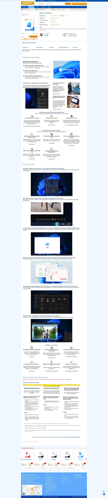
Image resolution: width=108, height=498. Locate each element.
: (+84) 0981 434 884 (72, 33)
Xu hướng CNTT (65, 478)
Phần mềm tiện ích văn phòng (51, 488)
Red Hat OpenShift (27, 459)
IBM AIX (40, 459)
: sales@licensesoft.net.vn (72, 34)
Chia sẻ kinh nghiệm (65, 480)
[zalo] (46, 35)
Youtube (85, 0)
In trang (37, 441)
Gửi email (31, 441)
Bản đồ (85, 3)
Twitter (80, 0)
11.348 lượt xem (84, 468)
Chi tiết (77, 469)
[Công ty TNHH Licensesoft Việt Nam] (32, 490)
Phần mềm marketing (49, 481)
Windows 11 (80, 459)
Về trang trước (25, 441)
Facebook (69, 0)
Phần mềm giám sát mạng (50, 477)
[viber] (47, 35)
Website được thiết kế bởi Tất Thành (79, 496)
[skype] (45, 35)
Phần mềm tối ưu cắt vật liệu (51, 487)
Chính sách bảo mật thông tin (79, 477)
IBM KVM (67, 459)
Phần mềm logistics (49, 478)
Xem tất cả (48, 491)
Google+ (75, 0)
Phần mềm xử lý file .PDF (50, 490)
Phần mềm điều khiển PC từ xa (51, 483)
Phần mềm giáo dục (49, 480)
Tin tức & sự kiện (65, 477)
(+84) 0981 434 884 (29, 479)
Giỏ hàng (34, 36)
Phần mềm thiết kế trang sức (51, 484)
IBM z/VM (54, 459)
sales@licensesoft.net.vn (29, 481)
